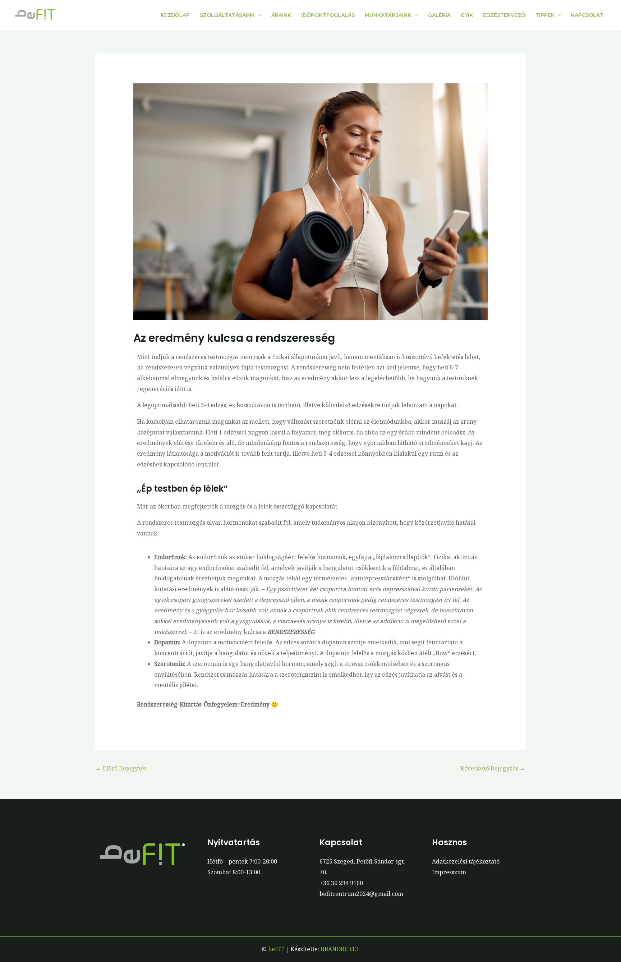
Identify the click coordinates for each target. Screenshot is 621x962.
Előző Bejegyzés (121, 768)
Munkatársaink (388, 15)
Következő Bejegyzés (492, 768)
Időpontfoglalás (328, 15)
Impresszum (449, 872)
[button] (258, 15)
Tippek (545, 15)
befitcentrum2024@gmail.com (361, 894)
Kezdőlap (175, 15)
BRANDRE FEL (340, 949)
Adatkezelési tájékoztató (466, 861)
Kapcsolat (587, 15)
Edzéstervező (504, 15)
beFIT (276, 949)
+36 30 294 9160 (341, 883)
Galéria (439, 15)
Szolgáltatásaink (227, 15)
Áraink (281, 15)
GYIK (467, 15)
